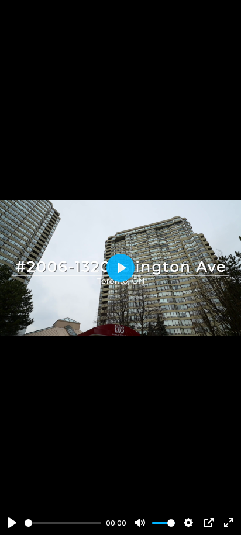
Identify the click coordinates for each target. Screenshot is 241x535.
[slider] (63, 523)
